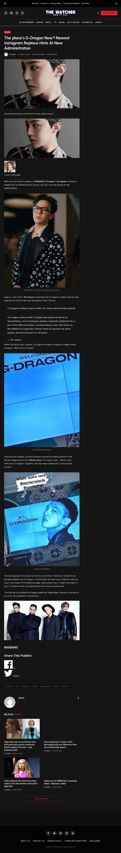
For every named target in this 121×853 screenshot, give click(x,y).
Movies (40, 22)
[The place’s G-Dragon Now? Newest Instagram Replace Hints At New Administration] (42, 83)
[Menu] (5, 3)
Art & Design (73, 22)
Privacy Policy (56, 3)
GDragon (8, 686)
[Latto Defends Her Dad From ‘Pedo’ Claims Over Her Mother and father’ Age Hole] (22, 768)
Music (48, 22)
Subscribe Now (109, 13)
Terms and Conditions (71, 3)
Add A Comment (42, 799)
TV (55, 22)
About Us (35, 3)
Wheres (65, 686)
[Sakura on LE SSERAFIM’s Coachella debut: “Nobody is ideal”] (62, 768)
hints (17, 686)
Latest (35, 686)
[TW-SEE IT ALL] (60, 13)
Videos (98, 22)
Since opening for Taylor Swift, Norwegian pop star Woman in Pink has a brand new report (60, 744)
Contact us (44, 3)
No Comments (39, 54)
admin (13, 54)
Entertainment (26, 22)
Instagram (26, 686)
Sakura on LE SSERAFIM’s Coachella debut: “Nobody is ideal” (60, 782)
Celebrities (87, 22)
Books (62, 22)
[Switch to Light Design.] (98, 13)
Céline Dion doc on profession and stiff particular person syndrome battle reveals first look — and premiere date (19, 746)
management (45, 686)
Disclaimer (85, 3)
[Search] (116, 3)
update (56, 686)
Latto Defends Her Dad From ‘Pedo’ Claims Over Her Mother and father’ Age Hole (21, 783)
